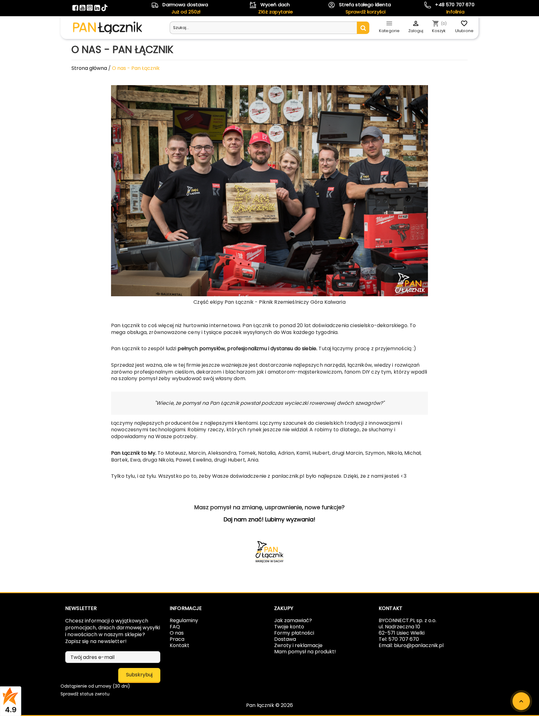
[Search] (363, 28)
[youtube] (83, 8)
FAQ (175, 626)
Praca (177, 639)
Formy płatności (294, 632)
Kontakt (179, 645)
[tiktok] (104, 8)
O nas (177, 632)
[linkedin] (97, 8)
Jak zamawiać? (293, 620)
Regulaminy (184, 620)
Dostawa (285, 639)
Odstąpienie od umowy (95, 686)
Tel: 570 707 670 (399, 639)
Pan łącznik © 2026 (269, 705)
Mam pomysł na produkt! (305, 651)
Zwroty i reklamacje (298, 645)
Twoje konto (289, 626)
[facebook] (76, 8)
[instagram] (90, 8)
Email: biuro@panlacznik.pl (411, 645)
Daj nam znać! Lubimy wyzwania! (269, 519)
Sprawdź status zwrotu (85, 694)
